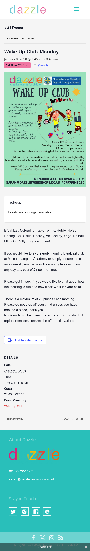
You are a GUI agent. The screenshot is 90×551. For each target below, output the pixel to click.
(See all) (43, 65)
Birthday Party (14, 418)
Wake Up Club (13, 406)
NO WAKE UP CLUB (72, 418)
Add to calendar (25, 340)
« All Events (13, 27)
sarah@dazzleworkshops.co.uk (32, 479)
